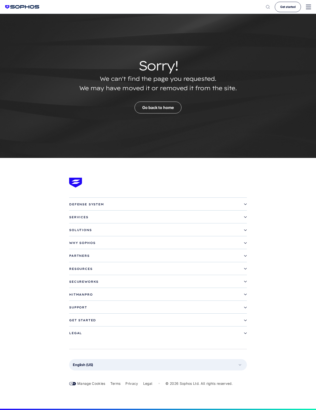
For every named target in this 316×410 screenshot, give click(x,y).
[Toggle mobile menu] (308, 7)
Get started (288, 7)
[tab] (158, 204)
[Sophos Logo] (22, 7)
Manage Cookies (91, 383)
